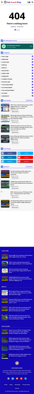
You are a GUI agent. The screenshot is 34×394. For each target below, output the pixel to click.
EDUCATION (17, 70)
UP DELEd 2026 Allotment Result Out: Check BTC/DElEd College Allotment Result (21, 202)
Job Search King (13, 391)
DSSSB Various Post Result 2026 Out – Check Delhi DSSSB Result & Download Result (21, 183)
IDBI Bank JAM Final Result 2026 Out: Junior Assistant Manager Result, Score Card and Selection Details (22, 127)
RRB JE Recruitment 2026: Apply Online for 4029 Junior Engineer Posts (20, 355)
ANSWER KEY (17, 96)
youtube (26, 157)
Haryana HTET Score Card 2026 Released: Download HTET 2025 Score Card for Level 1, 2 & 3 (20, 301)
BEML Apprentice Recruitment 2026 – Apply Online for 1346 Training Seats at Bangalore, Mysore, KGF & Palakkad (20, 339)
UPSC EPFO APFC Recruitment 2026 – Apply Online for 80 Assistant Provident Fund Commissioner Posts (20, 347)
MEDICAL (17, 65)
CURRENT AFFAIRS (17, 79)
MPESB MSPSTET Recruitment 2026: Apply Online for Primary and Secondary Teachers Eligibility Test (20, 278)
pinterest (26, 161)
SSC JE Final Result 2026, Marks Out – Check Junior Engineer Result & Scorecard (21, 172)
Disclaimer (17, 384)
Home (18, 30)
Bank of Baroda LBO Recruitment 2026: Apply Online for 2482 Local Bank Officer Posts (22, 137)
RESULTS (17, 68)
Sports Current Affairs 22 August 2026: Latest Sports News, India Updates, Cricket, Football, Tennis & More (20, 331)
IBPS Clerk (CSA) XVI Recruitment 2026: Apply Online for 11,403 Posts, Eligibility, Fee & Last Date (22, 106)
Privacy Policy (26, 384)
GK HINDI (17, 93)
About (11, 384)
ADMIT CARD (17, 73)
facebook (10, 153)
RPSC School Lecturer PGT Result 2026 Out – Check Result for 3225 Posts (21, 192)
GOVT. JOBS (17, 56)
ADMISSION (17, 76)
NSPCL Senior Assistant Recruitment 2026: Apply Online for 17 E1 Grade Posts (20, 263)
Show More (29, 100)
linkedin (10, 157)
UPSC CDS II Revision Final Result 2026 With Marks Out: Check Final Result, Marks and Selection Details (20, 309)
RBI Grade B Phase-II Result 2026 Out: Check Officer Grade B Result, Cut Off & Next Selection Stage (22, 117)
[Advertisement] (17, 229)
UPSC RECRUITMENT (17, 84)
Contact (17, 388)
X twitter (26, 153)
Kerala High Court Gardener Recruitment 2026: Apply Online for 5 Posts (20, 256)
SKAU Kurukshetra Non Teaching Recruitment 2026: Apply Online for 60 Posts (20, 270)
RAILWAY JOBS (17, 82)
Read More (16, 111)
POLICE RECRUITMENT (17, 90)
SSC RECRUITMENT (17, 87)
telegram (10, 161)
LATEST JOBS (17, 62)
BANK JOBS (17, 59)
